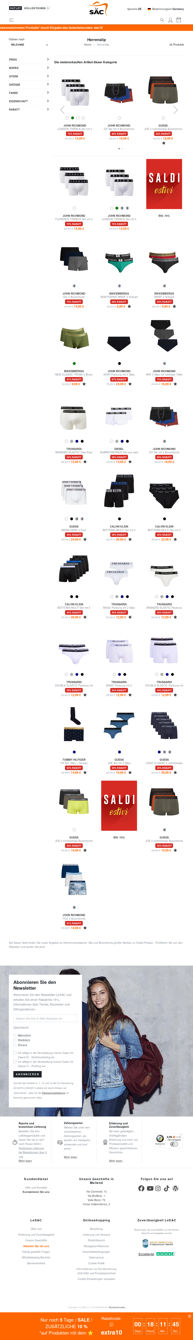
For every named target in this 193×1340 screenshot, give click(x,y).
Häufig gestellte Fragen (36, 1252)
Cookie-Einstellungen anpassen (96, 1279)
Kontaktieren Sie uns (36, 1192)
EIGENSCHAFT (18, 101)
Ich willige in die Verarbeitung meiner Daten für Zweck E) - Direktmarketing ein (46, 1055)
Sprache (134, 9)
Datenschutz (96, 1257)
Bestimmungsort (168, 9)
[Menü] (180, 1135)
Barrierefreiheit (36, 1263)
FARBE (13, 93)
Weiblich (24, 1040)
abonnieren (27, 1074)
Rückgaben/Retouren (96, 1246)
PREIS (13, 59)
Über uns (36, 1229)
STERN (13, 76)
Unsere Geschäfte (36, 1240)
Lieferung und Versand (96, 1234)
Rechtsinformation (117, 1307)
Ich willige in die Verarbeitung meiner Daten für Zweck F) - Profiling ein (46, 1064)
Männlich (24, 1035)
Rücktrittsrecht (96, 1240)
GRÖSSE (14, 84)
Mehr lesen (25, 1161)
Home (87, 44)
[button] (119, 148)
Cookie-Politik (96, 1263)
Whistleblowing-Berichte (36, 1257)
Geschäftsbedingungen (96, 1252)
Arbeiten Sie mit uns (36, 1246)
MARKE (14, 68)
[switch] (174, 1144)
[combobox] (29, 45)
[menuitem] (29, 60)
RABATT (14, 109)
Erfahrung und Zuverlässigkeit (36, 1234)
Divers (22, 1045)
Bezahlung (96, 1229)
